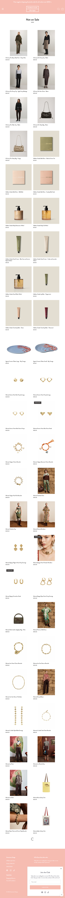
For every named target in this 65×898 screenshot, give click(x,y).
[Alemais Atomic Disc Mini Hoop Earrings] (19, 380)
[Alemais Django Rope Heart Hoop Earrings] (46, 582)
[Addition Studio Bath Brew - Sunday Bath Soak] (46, 177)
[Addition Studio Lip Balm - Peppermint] (46, 279)
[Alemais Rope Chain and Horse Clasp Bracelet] (19, 816)
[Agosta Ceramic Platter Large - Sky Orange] (19, 347)
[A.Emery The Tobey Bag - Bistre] (46, 110)
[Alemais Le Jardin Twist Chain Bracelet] (46, 716)
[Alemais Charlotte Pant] (46, 481)
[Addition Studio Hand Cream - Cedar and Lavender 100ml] (46, 244)
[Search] (58, 9)
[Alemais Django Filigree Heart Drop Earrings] (19, 548)
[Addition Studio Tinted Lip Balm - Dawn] (19, 313)
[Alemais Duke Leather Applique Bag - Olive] (19, 615)
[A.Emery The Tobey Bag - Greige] (19, 144)
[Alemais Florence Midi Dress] (46, 615)
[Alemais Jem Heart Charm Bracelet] (19, 649)
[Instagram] (45, 892)
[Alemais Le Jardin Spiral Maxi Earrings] (19, 716)
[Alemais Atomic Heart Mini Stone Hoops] (19, 414)
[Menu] (3, 9)
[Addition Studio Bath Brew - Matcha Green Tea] (46, 144)
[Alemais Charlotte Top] (19, 514)
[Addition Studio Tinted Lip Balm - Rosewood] (46, 313)
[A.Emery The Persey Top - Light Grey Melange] (19, 77)
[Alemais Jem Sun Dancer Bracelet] (46, 649)
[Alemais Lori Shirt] (19, 783)
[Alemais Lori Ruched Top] (46, 749)
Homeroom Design (14, 892)
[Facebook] (42, 892)
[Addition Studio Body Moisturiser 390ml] (19, 211)
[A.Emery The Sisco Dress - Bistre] (46, 77)
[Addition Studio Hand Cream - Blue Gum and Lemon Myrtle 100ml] (19, 244)
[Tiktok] (48, 892)
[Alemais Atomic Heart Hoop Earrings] (46, 380)
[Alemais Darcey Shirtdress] (46, 514)
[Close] (61, 868)
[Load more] (32, 839)
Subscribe (45, 887)
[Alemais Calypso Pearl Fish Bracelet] (19, 481)
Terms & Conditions (10, 881)
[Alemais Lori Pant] (19, 749)
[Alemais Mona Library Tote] (46, 783)
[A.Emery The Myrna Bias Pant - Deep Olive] (19, 43)
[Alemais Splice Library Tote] (46, 816)
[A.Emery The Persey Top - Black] (46, 43)
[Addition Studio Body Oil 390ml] (46, 211)
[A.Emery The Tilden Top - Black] (19, 110)
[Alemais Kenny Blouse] (46, 682)
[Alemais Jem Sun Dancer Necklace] (19, 682)
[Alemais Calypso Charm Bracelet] (19, 447)
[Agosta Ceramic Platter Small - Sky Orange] (46, 347)
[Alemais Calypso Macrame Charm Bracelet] (46, 447)
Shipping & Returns (10, 878)
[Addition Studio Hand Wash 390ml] (19, 279)
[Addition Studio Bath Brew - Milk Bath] (19, 177)
